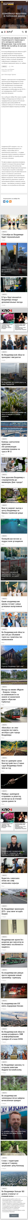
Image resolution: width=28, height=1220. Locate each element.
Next (26, 321)
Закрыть (14, 1215)
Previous (2, 321)
